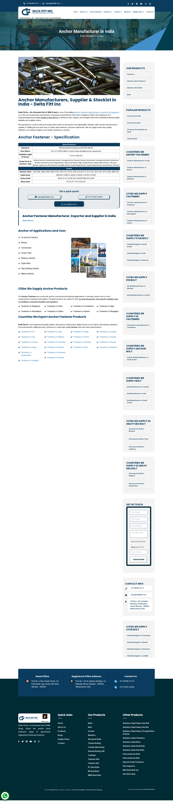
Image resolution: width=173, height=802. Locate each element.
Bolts (129, 94)
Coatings (92, 755)
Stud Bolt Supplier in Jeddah (137, 656)
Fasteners (107, 12)
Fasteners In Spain (29, 347)
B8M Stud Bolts (94, 775)
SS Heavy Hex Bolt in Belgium (136, 475)
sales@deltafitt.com (53, 3)
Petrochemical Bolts (131, 754)
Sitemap (99, 790)
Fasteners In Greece (29, 342)
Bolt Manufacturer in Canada (138, 387)
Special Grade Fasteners (133, 762)
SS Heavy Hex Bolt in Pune (138, 439)
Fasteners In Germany (56, 342)
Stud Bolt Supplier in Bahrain (138, 260)
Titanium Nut (93, 763)
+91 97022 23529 (95, 197)
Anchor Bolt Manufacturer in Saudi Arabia (138, 358)
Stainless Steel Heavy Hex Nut (136, 727)
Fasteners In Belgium (108, 347)
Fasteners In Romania (56, 352)
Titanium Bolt (132, 139)
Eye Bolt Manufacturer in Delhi (138, 295)
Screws (91, 731)
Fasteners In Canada (108, 332)
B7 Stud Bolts (93, 767)
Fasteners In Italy (80, 347)
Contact (61, 743)
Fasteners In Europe (108, 337)
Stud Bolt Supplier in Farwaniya (138, 635)
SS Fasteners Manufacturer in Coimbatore (138, 326)
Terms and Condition (79, 790)
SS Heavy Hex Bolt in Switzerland (136, 485)
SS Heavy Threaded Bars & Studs (137, 131)
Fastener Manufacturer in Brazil (136, 169)
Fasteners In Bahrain (55, 337)
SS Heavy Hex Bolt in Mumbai (136, 430)
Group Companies (96, 12)
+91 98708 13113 (32, 3)
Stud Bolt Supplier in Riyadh (137, 642)
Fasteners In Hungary (30, 360)
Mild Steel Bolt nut (130, 770)
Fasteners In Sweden (82, 342)
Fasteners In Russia (108, 342)
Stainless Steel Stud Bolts (134, 746)
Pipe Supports (129, 766)
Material (126, 12)
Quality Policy (63, 739)
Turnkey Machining (96, 747)
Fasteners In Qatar (81, 332)
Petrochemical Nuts (131, 758)
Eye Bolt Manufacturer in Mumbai (136, 287)
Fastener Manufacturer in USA (138, 161)
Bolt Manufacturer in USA (136, 393)
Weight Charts (137, 12)
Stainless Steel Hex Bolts (133, 750)
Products (117, 12)
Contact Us (150, 12)
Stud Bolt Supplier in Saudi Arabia (137, 245)
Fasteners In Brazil (81, 337)
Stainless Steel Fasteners (136, 81)
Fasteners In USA (54, 332)
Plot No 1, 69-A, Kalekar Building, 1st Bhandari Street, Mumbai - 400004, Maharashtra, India (139, 605)
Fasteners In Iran (28, 337)
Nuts (90, 727)
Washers (92, 735)
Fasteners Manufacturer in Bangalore (137, 204)
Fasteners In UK (27, 332)
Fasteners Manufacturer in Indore (137, 222)
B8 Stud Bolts (93, 771)
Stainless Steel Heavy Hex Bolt (136, 723)
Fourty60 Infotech (149, 789)
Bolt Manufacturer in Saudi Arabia (137, 401)
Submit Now (138, 559)
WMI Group (45, 721)
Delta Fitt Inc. (54, 790)
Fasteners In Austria (55, 347)
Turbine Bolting (94, 743)
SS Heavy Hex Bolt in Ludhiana (136, 448)
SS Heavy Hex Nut (133, 123)
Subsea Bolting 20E (96, 751)
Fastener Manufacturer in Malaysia (136, 178)
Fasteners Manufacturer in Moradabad (137, 213)
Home (76, 12)
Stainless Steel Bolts (134, 88)
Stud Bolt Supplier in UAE (136, 253)
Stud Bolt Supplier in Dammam (138, 649)
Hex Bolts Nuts (129, 774)
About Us (83, 12)
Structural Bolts (94, 739)
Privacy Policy (91, 790)
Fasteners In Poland (55, 357)
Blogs (60, 735)
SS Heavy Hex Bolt (134, 116)
